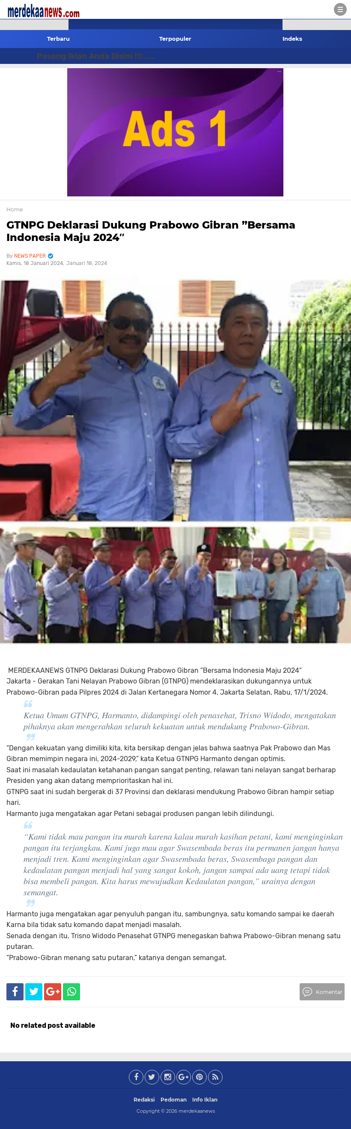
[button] (34, 24)
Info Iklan (204, 1099)
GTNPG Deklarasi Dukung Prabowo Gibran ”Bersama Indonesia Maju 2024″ (150, 231)
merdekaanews (196, 1111)
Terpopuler (175, 38)
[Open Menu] (340, 9)
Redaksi (144, 1099)
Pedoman (174, 1099)
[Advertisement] (34, 154)
